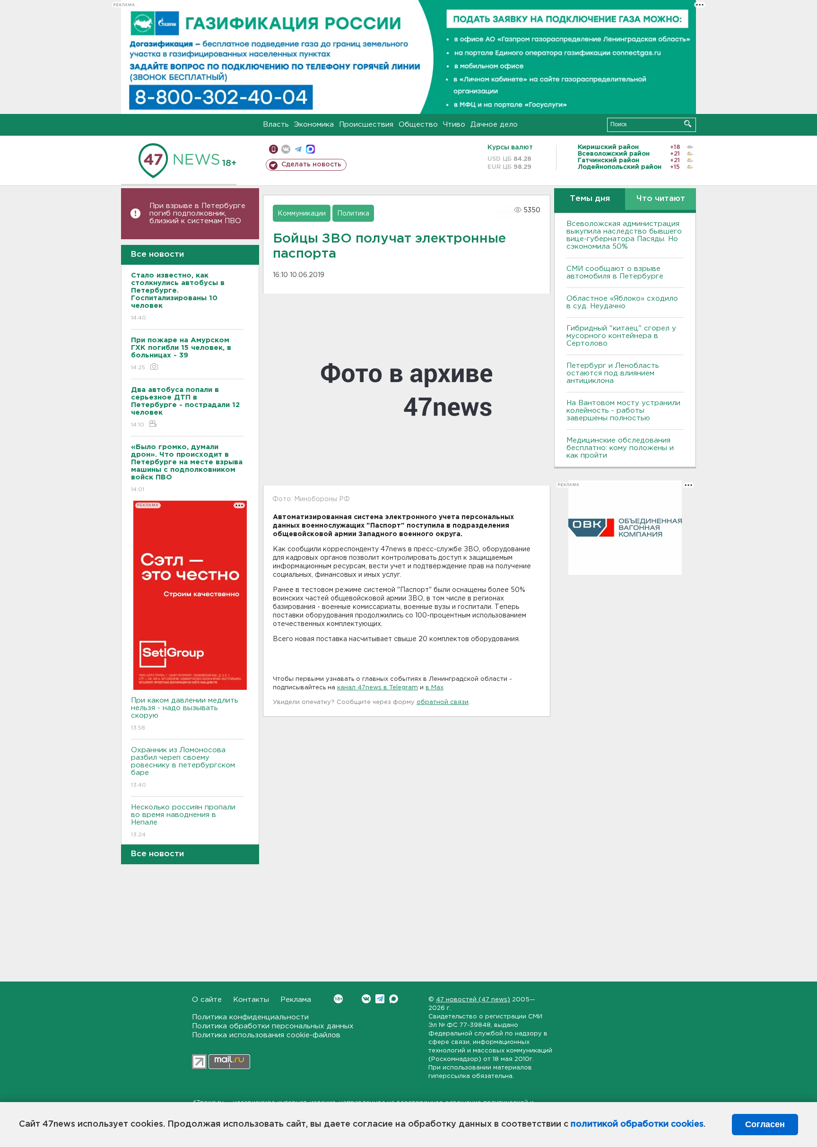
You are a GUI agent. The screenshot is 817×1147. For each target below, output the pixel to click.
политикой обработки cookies (637, 1124)
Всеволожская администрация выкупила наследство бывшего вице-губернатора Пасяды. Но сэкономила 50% (624, 235)
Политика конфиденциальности (250, 1017)
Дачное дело (494, 125)
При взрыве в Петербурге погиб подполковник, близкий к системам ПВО (197, 213)
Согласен (765, 1124)
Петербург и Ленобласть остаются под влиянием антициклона (612, 373)
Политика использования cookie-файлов (266, 1035)
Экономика (314, 125)
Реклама (295, 1000)
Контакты (251, 1000)
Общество (418, 125)
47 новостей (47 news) (473, 999)
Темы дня (590, 198)
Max (393, 998)
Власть (276, 125)
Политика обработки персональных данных (273, 1026)
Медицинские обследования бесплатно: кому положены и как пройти (620, 448)
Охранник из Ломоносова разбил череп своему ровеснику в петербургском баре (183, 767)
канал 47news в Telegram (377, 687)
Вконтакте (366, 998)
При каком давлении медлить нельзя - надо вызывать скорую (184, 713)
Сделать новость (311, 164)
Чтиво (454, 125)
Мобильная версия (273, 149)
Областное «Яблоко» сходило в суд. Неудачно (622, 302)
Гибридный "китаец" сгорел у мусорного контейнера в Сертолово (621, 336)
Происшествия (366, 125)
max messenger (310, 149)
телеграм (298, 149)
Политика (353, 214)
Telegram (379, 998)
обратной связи (443, 702)
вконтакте (285, 149)
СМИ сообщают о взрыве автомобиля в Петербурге (614, 272)
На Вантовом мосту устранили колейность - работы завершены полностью (623, 410)
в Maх (434, 687)
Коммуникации (302, 214)
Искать (687, 123)
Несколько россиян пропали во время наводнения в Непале (183, 820)
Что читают (660, 198)
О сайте (207, 1000)
